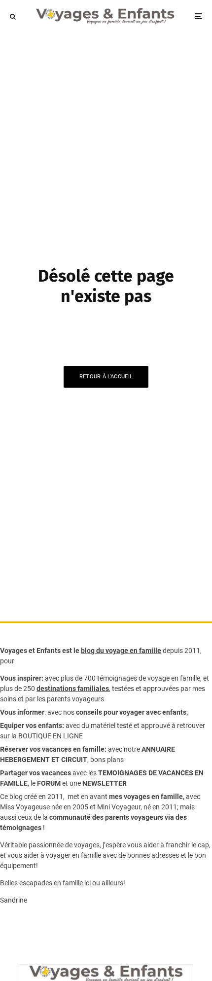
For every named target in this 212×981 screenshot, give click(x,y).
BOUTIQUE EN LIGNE (50, 736)
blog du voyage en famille (121, 650)
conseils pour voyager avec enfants (130, 712)
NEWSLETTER (104, 783)
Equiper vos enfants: (32, 725)
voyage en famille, (174, 678)
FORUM (49, 783)
